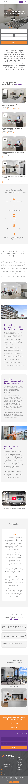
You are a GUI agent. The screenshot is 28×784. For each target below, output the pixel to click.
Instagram (4, 772)
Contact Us (14, 727)
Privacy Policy (20, 767)
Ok (10, 782)
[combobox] (14, 31)
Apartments (19, 759)
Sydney (10, 27)
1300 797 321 (5, 762)
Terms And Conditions (19, 762)
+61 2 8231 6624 (6, 764)
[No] (26, 780)
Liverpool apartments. (14, 278)
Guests (4, 38)
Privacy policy (16, 782)
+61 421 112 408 (14, 723)
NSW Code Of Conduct (20, 765)
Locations (6, 27)
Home (2, 27)
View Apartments (14, 19)
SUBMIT (14, 747)
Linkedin (4, 774)
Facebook (4, 770)
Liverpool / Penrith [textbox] (6, 31)
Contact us (19, 769)
